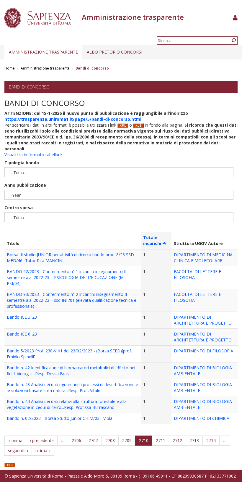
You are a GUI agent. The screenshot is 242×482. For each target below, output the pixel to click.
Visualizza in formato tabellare (33, 154)
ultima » (42, 450)
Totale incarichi (152, 240)
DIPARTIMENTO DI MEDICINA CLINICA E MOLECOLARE (203, 257)
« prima (15, 440)
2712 (177, 440)
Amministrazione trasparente (43, 52)
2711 (160, 440)
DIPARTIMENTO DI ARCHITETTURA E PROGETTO (203, 320)
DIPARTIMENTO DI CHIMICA (201, 418)
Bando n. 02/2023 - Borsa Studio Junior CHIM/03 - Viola (59, 418)
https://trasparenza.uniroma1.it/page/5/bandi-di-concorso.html (72, 119)
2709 (127, 440)
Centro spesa (18, 207)
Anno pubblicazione (25, 185)
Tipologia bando (21, 162)
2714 (211, 440)
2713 (194, 440)
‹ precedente (42, 440)
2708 (110, 440)
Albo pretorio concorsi (114, 52)
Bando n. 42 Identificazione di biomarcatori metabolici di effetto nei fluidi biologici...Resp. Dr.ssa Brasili (71, 370)
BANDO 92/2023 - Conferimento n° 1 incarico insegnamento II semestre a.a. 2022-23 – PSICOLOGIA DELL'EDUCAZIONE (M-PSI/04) (66, 277)
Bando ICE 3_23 (22, 317)
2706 (76, 440)
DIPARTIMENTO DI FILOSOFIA (203, 351)
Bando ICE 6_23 (22, 334)
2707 (93, 440)
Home (9, 68)
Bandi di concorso (29, 87)
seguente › (18, 450)
